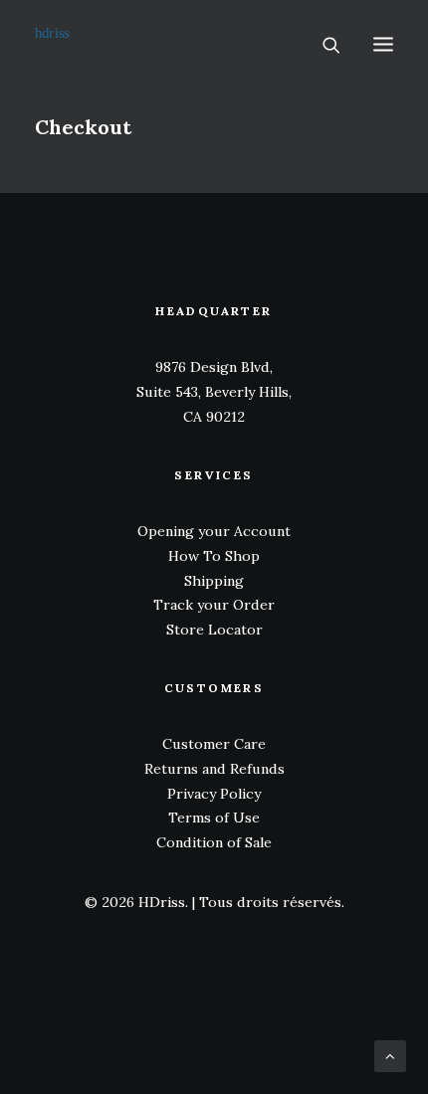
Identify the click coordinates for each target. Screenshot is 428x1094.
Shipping (214, 581)
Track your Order (214, 605)
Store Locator (214, 629)
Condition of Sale (214, 842)
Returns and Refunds (214, 769)
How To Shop (214, 556)
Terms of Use (214, 817)
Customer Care (214, 744)
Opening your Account (214, 531)
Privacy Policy (214, 794)
